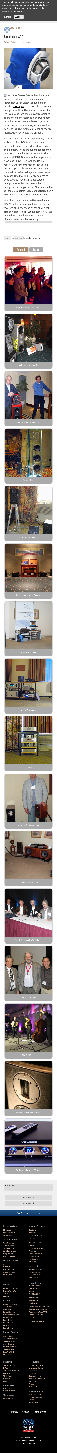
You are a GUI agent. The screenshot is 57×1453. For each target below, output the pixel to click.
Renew (31, 1400)
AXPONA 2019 (34, 1294)
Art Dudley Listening (10, 1339)
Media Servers (8, 1275)
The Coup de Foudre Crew (28, 423)
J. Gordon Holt (34, 1275)
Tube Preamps (8, 1243)
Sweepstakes (8, 1399)
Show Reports (36, 1283)
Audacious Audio (35, 1272)
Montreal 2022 (34, 1300)
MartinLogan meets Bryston (28, 595)
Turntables (33, 1230)
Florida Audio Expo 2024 (38, 1312)
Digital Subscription (36, 1397)
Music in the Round (10, 1347)
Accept (18, 17)
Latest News (9, 1385)
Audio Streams (8, 1344)
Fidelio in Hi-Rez (28, 652)
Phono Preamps (9, 1256)
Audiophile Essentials (11, 1371)
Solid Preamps (8, 1248)
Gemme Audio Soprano (28, 825)
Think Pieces (7, 1376)
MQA (5, 1381)
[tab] (21, 249)
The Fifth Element (9, 1341)
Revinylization (8, 1328)
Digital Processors (9, 1269)
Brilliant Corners (9, 1312)
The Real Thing (28, 1055)
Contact (25, 1412)
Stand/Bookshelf (9, 1233)
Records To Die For (10, 1291)
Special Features (9, 1365)
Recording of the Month (11, 1288)
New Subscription (35, 1394)
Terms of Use (33, 1387)
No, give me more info (11, 11)
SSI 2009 (16, 28)
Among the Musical (10, 1304)
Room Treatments (35, 1254)
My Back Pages (8, 1317)
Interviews (6, 1373)
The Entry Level (8, 1349)
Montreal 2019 (34, 1303)
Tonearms (32, 1233)
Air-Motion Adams (28, 537)
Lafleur (28, 768)
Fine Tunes (7, 1355)
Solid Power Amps (9, 1251)
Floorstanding (8, 1230)
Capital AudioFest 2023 (37, 1315)
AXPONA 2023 (34, 1289)
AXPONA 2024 (34, 1286)
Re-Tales (6, 1325)
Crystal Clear (28, 480)
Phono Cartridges (35, 1235)
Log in (8, 238)
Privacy (31, 1384)
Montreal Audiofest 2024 (38, 1309)
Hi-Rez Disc (7, 1267)
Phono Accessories (36, 1248)
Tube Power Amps (9, 1246)
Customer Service (35, 1376)
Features (6, 1296)
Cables (31, 1246)
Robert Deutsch (11, 42)
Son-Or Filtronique (29, 710)
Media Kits (33, 1381)
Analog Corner (8, 1336)
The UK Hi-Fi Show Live (37, 1379)
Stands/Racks (34, 1256)
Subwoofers (7, 1235)
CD (4, 1264)
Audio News (7, 1388)
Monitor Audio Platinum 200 (28, 1112)
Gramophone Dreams (11, 1315)
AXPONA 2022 (34, 1291)
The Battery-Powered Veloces (29, 1170)
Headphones (33, 1259)
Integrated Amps (9, 1254)
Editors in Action (28, 997)
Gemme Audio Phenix (28, 883)
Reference (6, 1368)
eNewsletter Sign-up (36, 1368)
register (18, 238)
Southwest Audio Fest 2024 (39, 1307)
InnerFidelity (33, 1277)
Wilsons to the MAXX (28, 365)
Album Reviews (8, 1294)
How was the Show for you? (28, 308)
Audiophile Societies (36, 1365)
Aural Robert (7, 1309)
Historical (6, 1379)
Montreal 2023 (34, 1298)
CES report (18, 106)
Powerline (32, 1251)
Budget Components (36, 1269)
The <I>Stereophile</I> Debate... (28, 940)
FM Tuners (32, 1238)
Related (21, 249)
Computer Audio (9, 1272)
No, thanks (7, 17)
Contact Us (33, 1371)
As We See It (7, 1307)
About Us (32, 1373)
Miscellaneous (34, 1262)
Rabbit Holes (7, 1320)
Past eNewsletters (9, 1391)
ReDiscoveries (8, 1323)
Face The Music (8, 1352)
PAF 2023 (32, 1317)
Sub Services (33, 1402)
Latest (36, 249)
